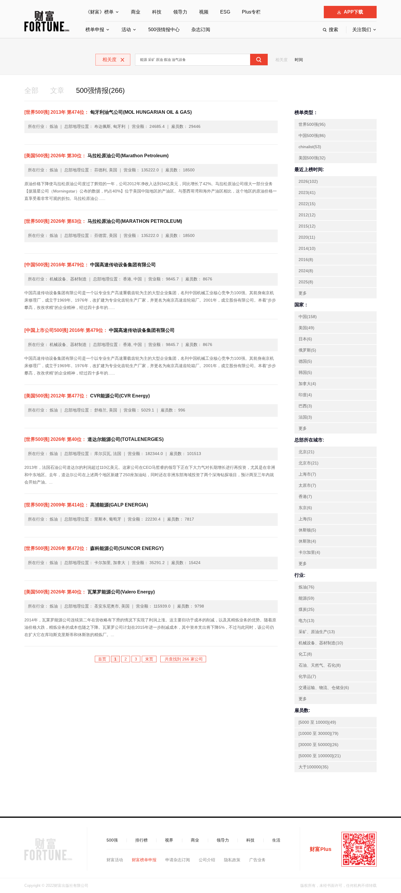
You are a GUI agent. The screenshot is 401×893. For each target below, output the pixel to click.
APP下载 (353, 11)
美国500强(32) (312, 157)
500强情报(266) (100, 90)
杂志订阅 (200, 29)
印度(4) (305, 394)
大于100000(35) (313, 767)
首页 (102, 659)
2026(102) (308, 181)
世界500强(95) (312, 124)
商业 (135, 11)
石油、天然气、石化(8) (320, 665)
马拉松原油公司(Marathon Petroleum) (96, 155)
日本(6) (305, 339)
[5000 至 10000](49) (317, 722)
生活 (276, 840)
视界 (169, 840)
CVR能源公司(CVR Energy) (87, 395)
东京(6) (305, 507)
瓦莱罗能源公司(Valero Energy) (89, 591)
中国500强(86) (312, 135)
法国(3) (305, 417)
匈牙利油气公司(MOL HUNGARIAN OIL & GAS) (108, 112)
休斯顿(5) (307, 530)
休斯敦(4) (307, 541)
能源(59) (306, 598)
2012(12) (307, 215)
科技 (156, 11)
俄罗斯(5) (307, 350)
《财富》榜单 (99, 11)
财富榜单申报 (144, 859)
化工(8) (305, 654)
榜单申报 (94, 29)
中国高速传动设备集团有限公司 (90, 264)
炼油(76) (306, 587)
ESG (225, 11)
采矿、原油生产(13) (317, 631)
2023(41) (307, 192)
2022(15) (307, 203)
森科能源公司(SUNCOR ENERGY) (94, 548)
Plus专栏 (251, 11)
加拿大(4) (307, 383)
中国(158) (308, 316)
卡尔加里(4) (309, 552)
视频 (203, 11)
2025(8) (306, 282)
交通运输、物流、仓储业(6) (324, 687)
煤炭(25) (306, 609)
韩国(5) (305, 372)
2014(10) (307, 248)
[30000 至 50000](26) (318, 744)
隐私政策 (232, 859)
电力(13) (306, 620)
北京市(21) (309, 463)
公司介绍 (207, 859)
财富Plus (320, 849)
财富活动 (115, 859)
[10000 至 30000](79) (318, 733)
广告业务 (257, 859)
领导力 (180, 11)
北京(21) (306, 451)
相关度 (281, 59)
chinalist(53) (310, 146)
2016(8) (306, 259)
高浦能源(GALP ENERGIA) (86, 504)
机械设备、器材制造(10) (321, 643)
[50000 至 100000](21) (320, 755)
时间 (299, 59)
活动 (126, 29)
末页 (149, 659)
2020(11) (307, 237)
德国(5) (305, 361)
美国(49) (306, 327)
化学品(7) (307, 676)
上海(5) (305, 518)
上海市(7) (307, 474)
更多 (303, 293)
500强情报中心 (164, 29)
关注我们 (361, 29)
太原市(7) (307, 485)
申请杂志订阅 (177, 859)
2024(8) (306, 270)
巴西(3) (305, 406)
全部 (31, 90)
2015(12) (307, 226)
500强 (112, 840)
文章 (57, 90)
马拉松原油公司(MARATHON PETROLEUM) (103, 221)
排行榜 (141, 840)
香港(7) (305, 496)
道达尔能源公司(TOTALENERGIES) (94, 439)
